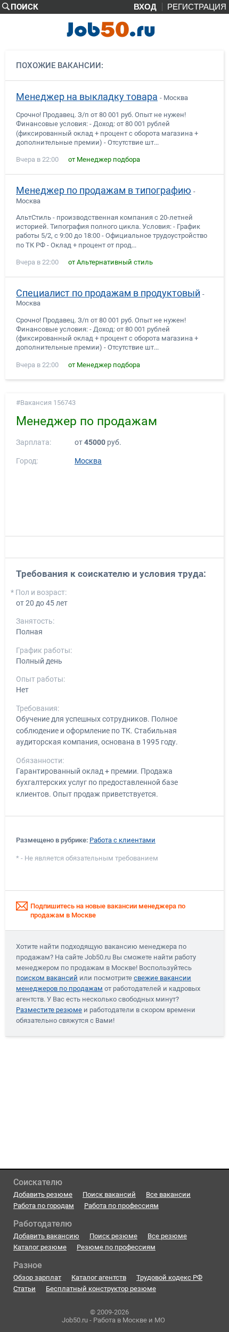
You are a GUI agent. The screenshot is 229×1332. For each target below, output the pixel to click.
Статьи (24, 1289)
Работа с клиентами (122, 840)
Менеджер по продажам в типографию (103, 190)
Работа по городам (43, 1206)
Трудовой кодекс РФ (169, 1277)
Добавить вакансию (46, 1236)
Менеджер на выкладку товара (87, 97)
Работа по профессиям (121, 1206)
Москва (88, 461)
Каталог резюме (40, 1247)
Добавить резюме (42, 1194)
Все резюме (167, 1236)
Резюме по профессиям (116, 1247)
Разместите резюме (49, 1010)
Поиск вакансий (109, 1194)
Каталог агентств (98, 1277)
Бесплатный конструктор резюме (101, 1289)
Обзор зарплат (37, 1277)
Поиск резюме (113, 1236)
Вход (145, 7)
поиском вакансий (47, 978)
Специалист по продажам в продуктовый (108, 293)
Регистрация (196, 7)
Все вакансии (168, 1194)
